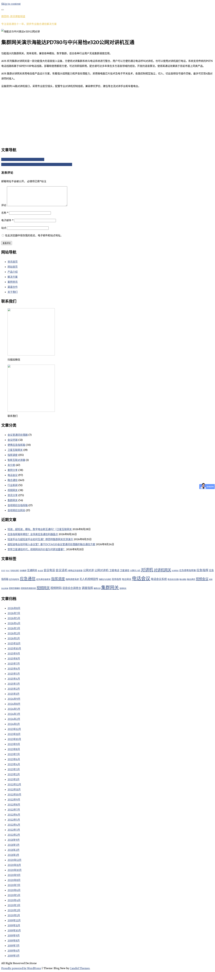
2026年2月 (14, 633)
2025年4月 (14, 678)
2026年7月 (14, 613)
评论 (3, 205)
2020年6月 (14, 890)
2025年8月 (14, 658)
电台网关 (126, 579)
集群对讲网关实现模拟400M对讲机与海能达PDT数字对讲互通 (36, 164)
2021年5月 (14, 844)
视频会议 (202, 579)
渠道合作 (13, 286)
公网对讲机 (101, 570)
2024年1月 (14, 724)
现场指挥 (116, 579)
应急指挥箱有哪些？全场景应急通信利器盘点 (33, 534)
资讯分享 (13, 495)
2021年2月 (14, 849)
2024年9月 (14, 698)
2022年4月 (14, 824)
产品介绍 (13, 271)
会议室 (40, 571)
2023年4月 (14, 764)
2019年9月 (14, 935)
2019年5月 (14, 955)
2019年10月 (14, 930)
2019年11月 (14, 925)
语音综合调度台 (71, 588)
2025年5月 (14, 673)
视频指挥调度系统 (28, 588)
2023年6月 (14, 759)
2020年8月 (14, 880)
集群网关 (13, 500)
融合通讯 (191, 579)
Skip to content (11, 3)
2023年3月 (14, 769)
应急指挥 (202, 570)
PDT (3, 571)
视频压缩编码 (14, 588)
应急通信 (28, 578)
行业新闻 (13, 485)
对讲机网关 (162, 570)
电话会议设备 (173, 579)
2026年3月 (14, 628)
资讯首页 (13, 261)
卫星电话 (114, 570)
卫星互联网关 (15, 449)
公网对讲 (88, 570)
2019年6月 (14, 950)
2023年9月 (14, 744)
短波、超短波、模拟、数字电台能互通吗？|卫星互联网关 (40, 529)
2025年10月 (14, 648)
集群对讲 (97, 588)
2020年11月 (14, 865)
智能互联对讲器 (16, 460)
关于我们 (13, 291)
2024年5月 (14, 708)
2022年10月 (14, 794)
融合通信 (13, 480)
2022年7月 (14, 809)
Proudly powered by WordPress (21, 968)
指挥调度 (13, 454)
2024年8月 (14, 703)
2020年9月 (14, 875)
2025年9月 (14, 653)
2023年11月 (14, 734)
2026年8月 (14, 608)
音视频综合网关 (16, 510)
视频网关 (13, 490)
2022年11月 (14, 789)
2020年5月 (14, 895)
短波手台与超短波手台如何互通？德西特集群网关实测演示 (40, 539)
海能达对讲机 (105, 579)
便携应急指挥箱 (16, 444)
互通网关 (32, 570)
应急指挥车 (14, 579)
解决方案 (13, 276)
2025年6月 (14, 668)
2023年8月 (14, 749)
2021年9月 (14, 839)
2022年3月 (14, 829)
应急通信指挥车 (43, 579)
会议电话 (49, 570)
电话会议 (13, 475)
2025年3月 (14, 683)
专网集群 (23, 570)
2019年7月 (14, 945)
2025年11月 (14, 643)
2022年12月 (14, 784)
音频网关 (122, 588)
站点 (3, 227)
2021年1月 (13, 854)
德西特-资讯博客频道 (13, 16)
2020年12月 (14, 860)
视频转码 (56, 588)
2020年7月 (14, 885)
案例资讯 (13, 281)
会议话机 (62, 570)
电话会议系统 (159, 579)
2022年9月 (14, 799)
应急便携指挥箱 (187, 570)
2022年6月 (14, 814)
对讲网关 (175, 571)
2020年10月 (15, 870)
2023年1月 (14, 779)
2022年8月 (14, 804)
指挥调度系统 (72, 579)
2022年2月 (14, 834)
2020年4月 (14, 900)
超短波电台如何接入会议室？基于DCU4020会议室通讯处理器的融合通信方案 (51, 544)
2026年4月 (14, 623)
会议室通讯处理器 (18, 434)
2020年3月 (14, 905)
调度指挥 (87, 588)
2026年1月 (14, 638)
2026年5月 (14, 618)
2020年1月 (14, 915)
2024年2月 (14, 719)
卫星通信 (124, 570)
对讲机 (147, 569)
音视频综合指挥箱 (18, 505)
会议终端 (13, 439)
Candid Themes (80, 968)
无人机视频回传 (88, 579)
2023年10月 (14, 739)
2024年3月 (14, 714)
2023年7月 (14, 754)
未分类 (11, 465)
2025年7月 (14, 663)
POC (8, 571)
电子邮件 (7, 220)
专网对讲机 (14, 570)
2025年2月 (14, 688)
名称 (4, 212)
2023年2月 (14, 774)
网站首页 (13, 266)
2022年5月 (14, 819)
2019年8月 (14, 940)
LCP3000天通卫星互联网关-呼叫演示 (22, 159)
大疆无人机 (135, 570)
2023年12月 (14, 729)
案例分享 (13, 470)
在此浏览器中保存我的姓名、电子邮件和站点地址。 (34, 235)
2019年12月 (14, 920)
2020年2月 (14, 910)
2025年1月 (14, 693)
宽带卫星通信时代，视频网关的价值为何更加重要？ (36, 549)
